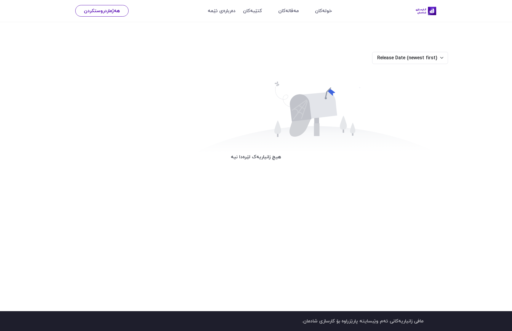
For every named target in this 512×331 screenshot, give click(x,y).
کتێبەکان (252, 11)
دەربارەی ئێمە (222, 11)
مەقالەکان (288, 11)
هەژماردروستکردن (102, 11)
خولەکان (323, 11)
